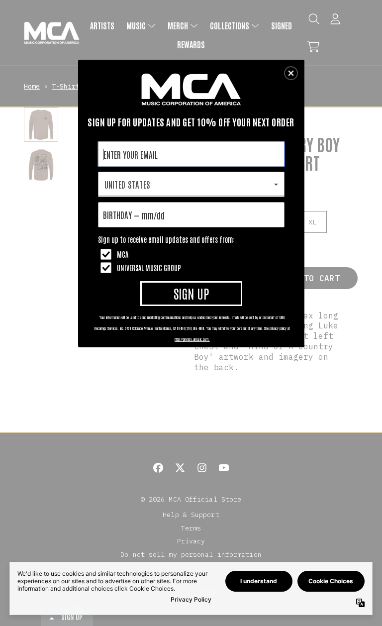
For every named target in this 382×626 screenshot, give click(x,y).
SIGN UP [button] (191, 293)
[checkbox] (192, 254)
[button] (291, 73)
